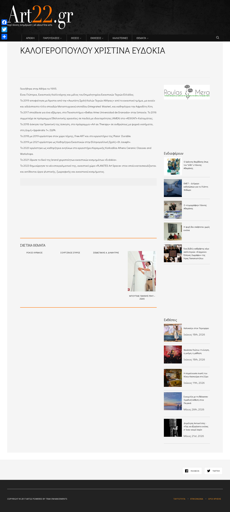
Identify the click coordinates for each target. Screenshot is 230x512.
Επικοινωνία (196, 498)
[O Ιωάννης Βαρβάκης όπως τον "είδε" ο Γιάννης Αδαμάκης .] (173, 166)
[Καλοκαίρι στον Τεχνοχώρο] (173, 333)
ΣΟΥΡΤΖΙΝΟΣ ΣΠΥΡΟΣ (70, 252)
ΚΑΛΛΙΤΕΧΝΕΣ (120, 38)
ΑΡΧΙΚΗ (30, 38)
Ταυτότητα (179, 498)
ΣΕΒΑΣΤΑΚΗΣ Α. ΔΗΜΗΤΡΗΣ (106, 252)
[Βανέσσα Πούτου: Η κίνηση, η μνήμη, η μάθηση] (173, 354)
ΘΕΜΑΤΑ (141, 38)
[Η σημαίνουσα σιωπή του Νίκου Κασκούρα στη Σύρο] (173, 378)
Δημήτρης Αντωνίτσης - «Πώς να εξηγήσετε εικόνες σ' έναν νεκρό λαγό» (196, 426)
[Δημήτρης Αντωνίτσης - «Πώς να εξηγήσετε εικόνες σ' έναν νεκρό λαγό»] (173, 428)
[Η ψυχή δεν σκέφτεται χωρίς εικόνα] (173, 231)
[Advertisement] (62, 61)
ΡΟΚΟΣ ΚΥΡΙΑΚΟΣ (34, 252)
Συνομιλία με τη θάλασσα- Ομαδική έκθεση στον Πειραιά (196, 399)
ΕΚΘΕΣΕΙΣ (96, 38)
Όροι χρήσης (214, 498)
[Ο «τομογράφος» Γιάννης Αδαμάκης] (173, 210)
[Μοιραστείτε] (4, 36)
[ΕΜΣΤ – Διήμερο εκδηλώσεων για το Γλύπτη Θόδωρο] (173, 188)
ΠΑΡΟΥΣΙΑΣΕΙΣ (51, 38)
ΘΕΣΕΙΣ (75, 38)
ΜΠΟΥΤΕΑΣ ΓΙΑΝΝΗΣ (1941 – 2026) (142, 297)
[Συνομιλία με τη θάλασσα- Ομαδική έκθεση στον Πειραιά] (173, 401)
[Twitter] (4, 29)
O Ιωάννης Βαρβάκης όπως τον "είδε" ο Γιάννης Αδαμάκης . (196, 165)
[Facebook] (4, 22)
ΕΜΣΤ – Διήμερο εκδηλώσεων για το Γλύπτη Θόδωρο (196, 186)
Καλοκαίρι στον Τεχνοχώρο (196, 328)
